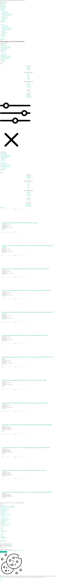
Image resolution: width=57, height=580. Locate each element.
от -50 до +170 (28, 83)
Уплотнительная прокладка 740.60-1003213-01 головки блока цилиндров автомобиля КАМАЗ (27, 492)
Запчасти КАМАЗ (5, 11)
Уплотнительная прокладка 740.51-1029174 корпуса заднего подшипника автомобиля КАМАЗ (27, 424)
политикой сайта (20, 550)
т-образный (28, 69)
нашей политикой (3, 577)
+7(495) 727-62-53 (3, 540)
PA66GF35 (28, 73)
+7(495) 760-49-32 (3, 541)
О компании (3, 20)
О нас (2, 528)
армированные (28, 95)
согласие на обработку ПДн (6, 550)
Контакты (2, 22)
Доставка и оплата (4, 21)
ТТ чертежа (28, 91)
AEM (28, 74)
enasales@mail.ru (3, 8)
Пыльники (3, 16)
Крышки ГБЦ (4, 33)
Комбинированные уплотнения (7, 14)
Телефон (1, 547)
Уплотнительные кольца (6, 15)
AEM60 (28, 75)
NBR (28, 185)
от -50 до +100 (28, 85)
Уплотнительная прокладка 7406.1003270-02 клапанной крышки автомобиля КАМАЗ (24, 403)
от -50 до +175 (28, 87)
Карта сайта (3, 532)
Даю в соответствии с (12, 550)
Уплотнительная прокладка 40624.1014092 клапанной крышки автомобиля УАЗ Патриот (25, 268)
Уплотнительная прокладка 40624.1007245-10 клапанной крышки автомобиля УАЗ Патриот (26, 290)
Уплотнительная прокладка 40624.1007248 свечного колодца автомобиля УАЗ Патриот (25, 335)
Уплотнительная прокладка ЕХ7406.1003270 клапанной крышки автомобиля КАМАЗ (24, 380)
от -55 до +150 (28, 86)
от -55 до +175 (28, 84)
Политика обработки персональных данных (7, 506)
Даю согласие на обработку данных (6, 549)
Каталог (2, 10)
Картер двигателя (5, 12)
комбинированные (28, 96)
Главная (1, 39)
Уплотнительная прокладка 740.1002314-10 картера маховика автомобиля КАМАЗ (24, 470)
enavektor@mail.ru (3, 1)
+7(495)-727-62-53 (3, 4)
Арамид (28, 79)
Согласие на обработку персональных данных (7, 507)
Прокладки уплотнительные (6, 13)
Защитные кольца (4, 49)
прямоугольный (28, 68)
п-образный (28, 67)
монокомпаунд (28, 97)
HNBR (28, 78)
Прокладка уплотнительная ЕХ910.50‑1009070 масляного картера (19, 222)
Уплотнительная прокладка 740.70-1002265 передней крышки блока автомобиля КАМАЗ (26, 447)
